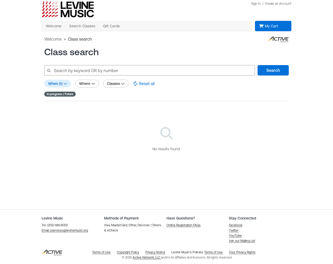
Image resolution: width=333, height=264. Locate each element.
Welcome (53, 39)
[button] (65, 230)
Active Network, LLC (147, 257)
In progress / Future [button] (60, 94)
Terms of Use (213, 252)
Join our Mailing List (242, 241)
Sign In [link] (256, 3)
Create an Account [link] (278, 3)
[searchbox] (149, 70)
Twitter (234, 230)
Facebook (235, 225)
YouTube (235, 235)
